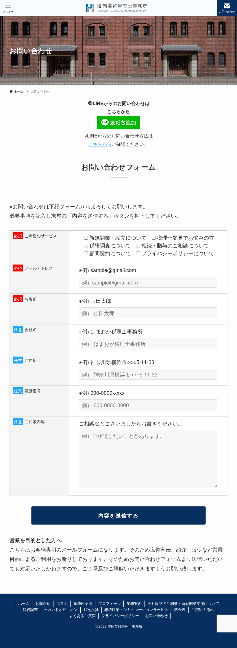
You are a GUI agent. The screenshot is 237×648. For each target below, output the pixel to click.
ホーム (23, 603)
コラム (62, 603)
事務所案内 (82, 603)
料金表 (180, 609)
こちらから (100, 144)
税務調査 (30, 609)
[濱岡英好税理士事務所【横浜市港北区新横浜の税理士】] (116, 8)
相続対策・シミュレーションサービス (136, 609)
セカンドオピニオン (60, 609)
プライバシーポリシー (120, 615)
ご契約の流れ (202, 609)
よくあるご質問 (82, 615)
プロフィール (109, 603)
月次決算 (91, 609)
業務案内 (134, 603)
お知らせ (42, 603)
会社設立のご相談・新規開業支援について (183, 603)
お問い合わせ (156, 615)
